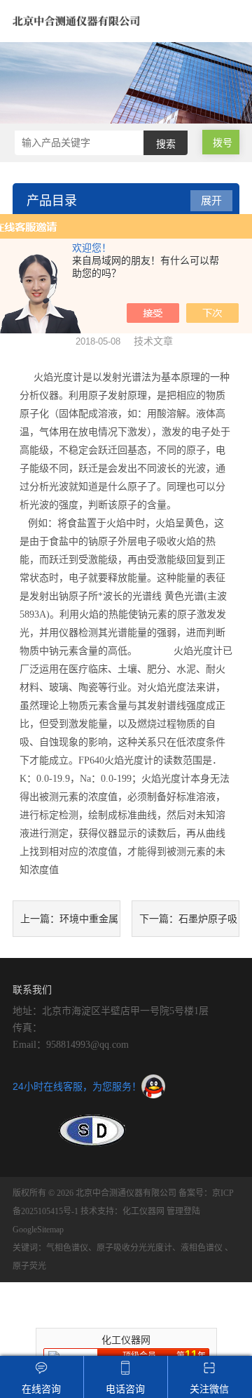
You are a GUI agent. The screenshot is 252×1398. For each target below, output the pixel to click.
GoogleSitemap (38, 1229)
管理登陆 (183, 1211)
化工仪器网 (143, 1211)
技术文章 (153, 341)
